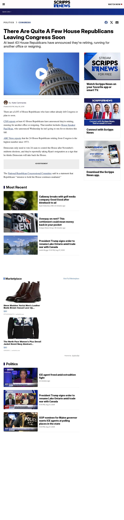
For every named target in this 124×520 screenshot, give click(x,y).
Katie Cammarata (19, 103)
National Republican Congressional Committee (30, 173)
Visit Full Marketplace (71, 279)
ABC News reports (12, 138)
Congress (25, 22)
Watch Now (114, 4)
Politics (9, 22)
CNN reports (10, 121)
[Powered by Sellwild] (75, 356)
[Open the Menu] (4, 4)
